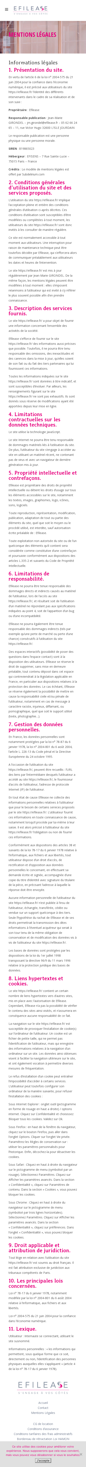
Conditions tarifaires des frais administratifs (43, 1434)
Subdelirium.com (33, 174)
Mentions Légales (43, 1413)
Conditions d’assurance (43, 1429)
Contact (43, 1408)
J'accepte (43, 1460)
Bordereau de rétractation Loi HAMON (43, 1439)
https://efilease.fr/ (20, 92)
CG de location (43, 1424)
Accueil (43, 1403)
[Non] (81, 1454)
